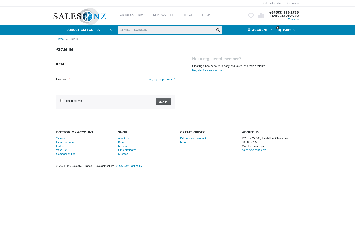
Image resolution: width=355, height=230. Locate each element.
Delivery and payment (193, 138)
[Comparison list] (261, 16)
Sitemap (123, 153)
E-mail (60, 63)
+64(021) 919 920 (284, 16)
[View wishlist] (251, 16)
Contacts (293, 19)
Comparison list (65, 153)
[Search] (218, 30)
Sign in (163, 101)
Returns (184, 142)
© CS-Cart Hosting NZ (129, 165)
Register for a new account (208, 70)
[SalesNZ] (79, 16)
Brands (122, 142)
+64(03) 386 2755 (284, 12)
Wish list (61, 150)
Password (62, 79)
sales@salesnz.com (254, 150)
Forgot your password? (161, 79)
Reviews (123, 146)
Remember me (73, 100)
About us (123, 138)
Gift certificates (272, 3)
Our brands (292, 3)
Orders (60, 146)
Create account (65, 142)
